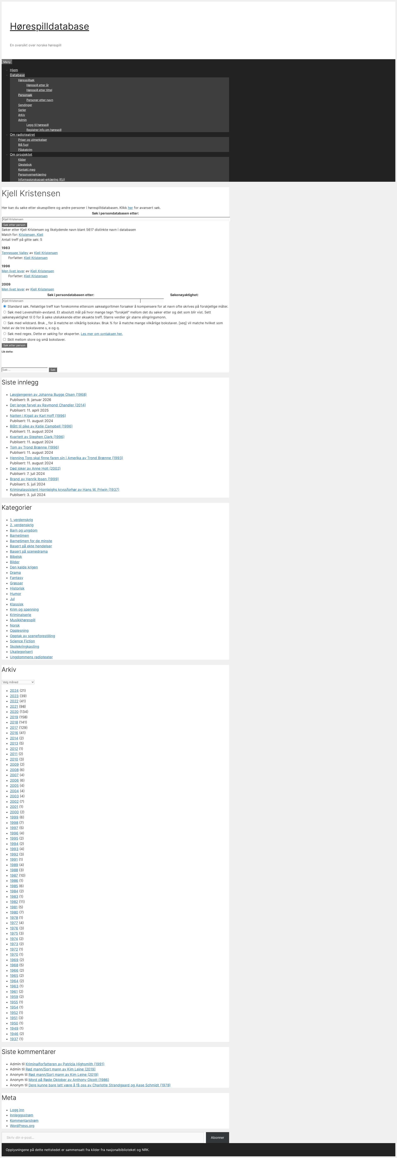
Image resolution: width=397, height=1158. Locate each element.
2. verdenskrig (21, 525)
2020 (14, 712)
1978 (14, 918)
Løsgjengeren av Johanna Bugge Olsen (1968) (48, 394)
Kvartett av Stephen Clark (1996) (37, 437)
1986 (14, 881)
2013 (14, 743)
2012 (14, 749)
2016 (14, 733)
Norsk (15, 625)
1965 (14, 976)
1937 (14, 1039)
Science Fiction (22, 641)
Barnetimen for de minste (31, 541)
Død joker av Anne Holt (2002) (35, 468)
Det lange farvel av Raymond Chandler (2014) (48, 405)
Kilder (22, 159)
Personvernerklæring (32, 174)
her (130, 208)
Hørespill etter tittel (39, 90)
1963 (14, 986)
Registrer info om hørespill (43, 129)
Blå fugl (23, 144)
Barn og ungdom (23, 530)
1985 (14, 886)
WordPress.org (22, 1126)
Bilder (14, 562)
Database (17, 75)
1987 (14, 875)
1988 (14, 870)
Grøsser (16, 583)
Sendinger (25, 105)
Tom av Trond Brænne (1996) (34, 447)
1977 (14, 923)
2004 (14, 791)
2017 (14, 728)
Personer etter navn (39, 100)
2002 (14, 801)
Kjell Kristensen (46, 253)
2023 (14, 696)
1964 (14, 981)
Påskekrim (25, 149)
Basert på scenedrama (29, 551)
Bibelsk (16, 557)
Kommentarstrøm (24, 1120)
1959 (14, 997)
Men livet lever (13, 271)
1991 (14, 859)
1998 (14, 823)
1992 (14, 854)
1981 (14, 907)
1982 (14, 902)
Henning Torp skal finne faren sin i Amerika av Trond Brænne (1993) (66, 458)
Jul (12, 599)
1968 (14, 965)
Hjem (14, 70)
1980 (14, 912)
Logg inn (17, 1110)
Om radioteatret (22, 134)
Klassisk (16, 604)
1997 (14, 828)
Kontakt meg (26, 169)
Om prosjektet (21, 154)
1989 (14, 865)
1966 (14, 970)
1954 (14, 1007)
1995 (14, 838)
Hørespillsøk (26, 80)
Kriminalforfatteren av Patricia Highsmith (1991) (65, 1064)
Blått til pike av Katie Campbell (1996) (41, 426)
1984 (14, 891)
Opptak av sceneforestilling (32, 636)
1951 (14, 1018)
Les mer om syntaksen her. (102, 334)
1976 (14, 928)
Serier (22, 110)
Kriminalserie (20, 615)
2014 (14, 738)
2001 (14, 807)
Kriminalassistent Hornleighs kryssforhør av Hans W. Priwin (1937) (64, 490)
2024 (14, 691)
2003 (14, 796)
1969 (14, 960)
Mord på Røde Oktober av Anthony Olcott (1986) (69, 1080)
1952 (14, 1013)
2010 (14, 759)
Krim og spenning (24, 609)
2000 (14, 812)
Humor (15, 594)
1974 (14, 939)
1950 (14, 1023)
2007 (14, 775)
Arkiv (21, 115)
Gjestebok (25, 164)
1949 (14, 1028)
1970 (14, 954)
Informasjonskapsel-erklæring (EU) (41, 179)
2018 (14, 722)
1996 (14, 833)
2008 (14, 770)
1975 (14, 933)
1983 (14, 896)
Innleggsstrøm (21, 1115)
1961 (14, 991)
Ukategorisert (21, 652)
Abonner (217, 1137)
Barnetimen (19, 535)
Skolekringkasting (24, 646)
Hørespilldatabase (49, 26)
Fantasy (16, 578)
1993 (14, 849)
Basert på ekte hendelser (31, 546)
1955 (14, 1002)
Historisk (17, 588)
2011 (14, 754)
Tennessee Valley (15, 253)
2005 (14, 786)
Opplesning (19, 630)
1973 (14, 944)
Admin (22, 120)
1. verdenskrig (21, 520)
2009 (14, 764)
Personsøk (25, 95)
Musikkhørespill (22, 620)
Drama (15, 573)
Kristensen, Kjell (31, 234)
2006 (14, 780)
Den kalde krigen (24, 567)
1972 (14, 949)
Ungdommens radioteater (31, 657)
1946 (14, 1034)
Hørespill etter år (37, 85)
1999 (14, 817)
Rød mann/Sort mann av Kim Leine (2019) (61, 1069)
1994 (14, 844)
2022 (14, 701)
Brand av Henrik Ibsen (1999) (34, 479)
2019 (14, 717)
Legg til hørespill (37, 124)
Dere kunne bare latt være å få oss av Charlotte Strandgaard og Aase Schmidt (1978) (100, 1085)
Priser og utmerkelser (32, 139)
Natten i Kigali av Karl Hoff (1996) (38, 416)
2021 (14, 706)
